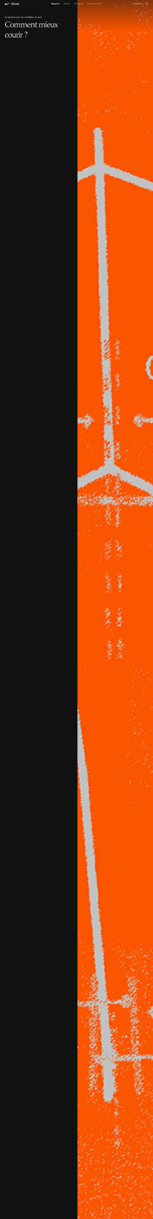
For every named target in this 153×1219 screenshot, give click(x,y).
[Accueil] (12, 3)
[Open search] (146, 3)
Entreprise (78, 3)
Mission (66, 3)
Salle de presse (94, 3)
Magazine (55, 3)
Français (137, 4)
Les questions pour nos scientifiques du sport (23, 17)
